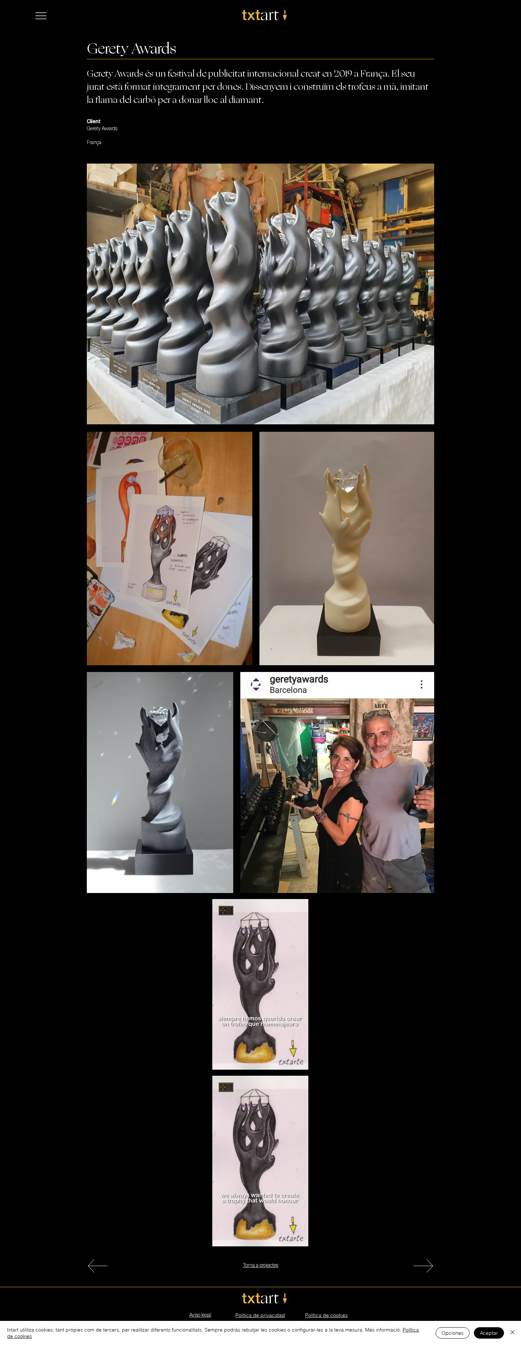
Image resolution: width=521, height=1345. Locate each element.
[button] (40, 15)
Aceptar (489, 1333)
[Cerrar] (512, 1333)
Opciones (453, 1333)
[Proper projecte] (98, 1265)
